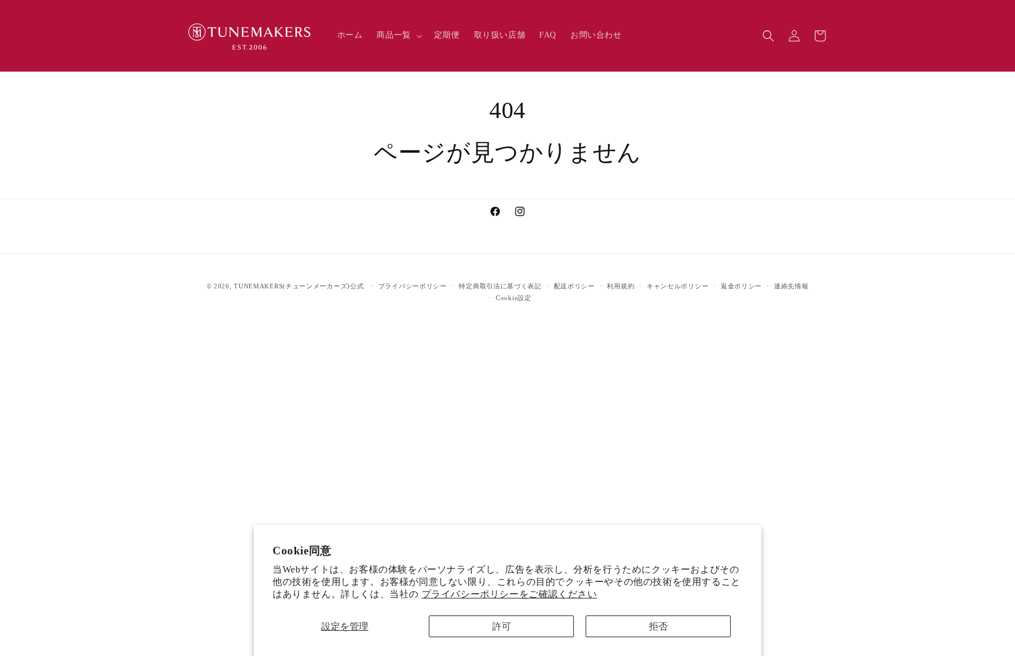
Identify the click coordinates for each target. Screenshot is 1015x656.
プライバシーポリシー (412, 286)
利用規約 (620, 286)
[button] (397, 35)
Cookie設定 (514, 297)
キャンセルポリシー (677, 286)
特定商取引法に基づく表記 (500, 286)
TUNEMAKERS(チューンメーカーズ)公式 (299, 286)
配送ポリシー (574, 286)
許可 (501, 626)
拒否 (658, 626)
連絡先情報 (791, 286)
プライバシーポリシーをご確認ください (509, 594)
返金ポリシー (741, 286)
